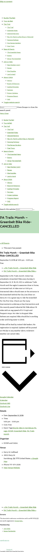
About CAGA (8, 179)
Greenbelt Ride (20, 431)
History (9, 183)
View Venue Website (12, 468)
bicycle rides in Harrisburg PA (24, 428)
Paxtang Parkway (13, 142)
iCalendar (4, 400)
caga (5, 431)
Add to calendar (6, 367)
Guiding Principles (13, 189)
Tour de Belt (8, 123)
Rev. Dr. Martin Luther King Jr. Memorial (20, 139)
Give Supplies (11, 173)
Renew (9, 170)
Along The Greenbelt (14, 161)
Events (9, 157)
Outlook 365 (5, 403)
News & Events (9, 151)
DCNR (10, 431)
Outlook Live (5, 406)
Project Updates (12, 195)
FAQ (8, 201)
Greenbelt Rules (12, 132)
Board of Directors (13, 186)
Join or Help (8, 164)
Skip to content (6, 1)
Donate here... (19, 521)
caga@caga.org (4, 540)
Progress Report (13, 198)
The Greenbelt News (14, 154)
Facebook (9, 549)
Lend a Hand (11, 176)
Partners (10, 192)
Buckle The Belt (9, 120)
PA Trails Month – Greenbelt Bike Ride (20, 268)
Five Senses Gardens (14, 145)
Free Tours (11, 148)
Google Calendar (7, 397)
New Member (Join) (13, 167)
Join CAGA (7, 528)
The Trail (7, 126)
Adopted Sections (13, 136)
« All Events (4, 243)
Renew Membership (9, 531)
